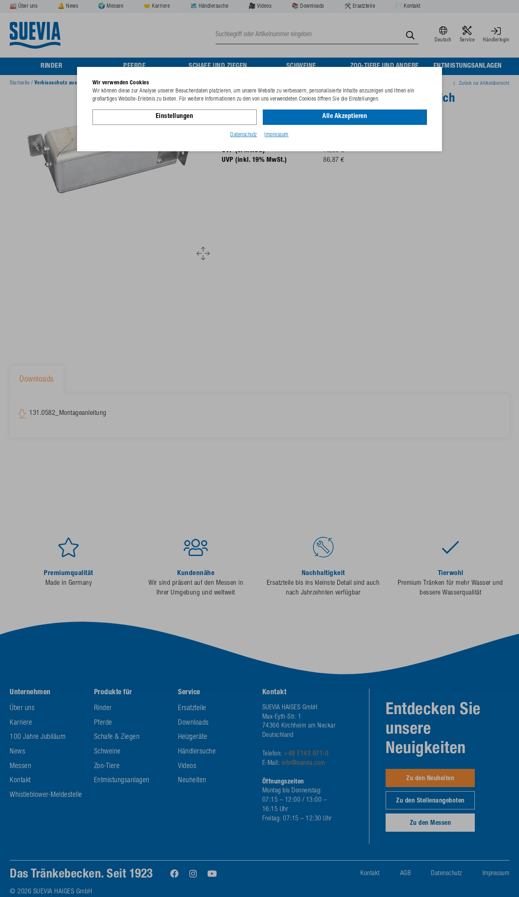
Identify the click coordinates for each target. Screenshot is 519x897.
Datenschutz (243, 135)
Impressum (276, 135)
